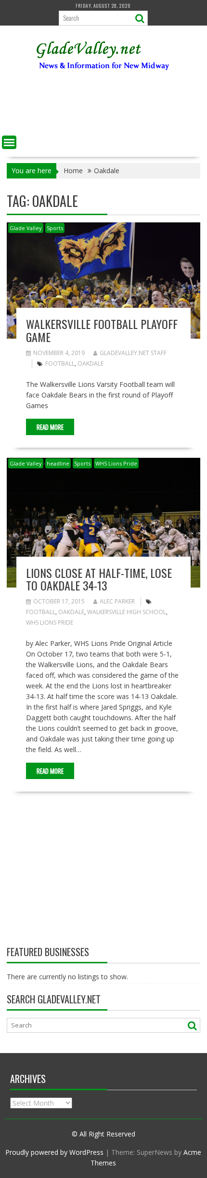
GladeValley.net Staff (133, 353)
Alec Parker (117, 601)
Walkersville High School (126, 612)
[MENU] (9, 142)
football (60, 363)
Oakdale (91, 363)
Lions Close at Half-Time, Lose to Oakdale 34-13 (99, 579)
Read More (50, 427)
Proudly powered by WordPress (54, 1152)
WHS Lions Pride (116, 463)
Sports (55, 228)
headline (58, 463)
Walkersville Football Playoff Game (102, 330)
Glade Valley (26, 228)
